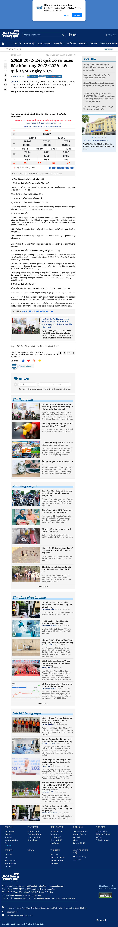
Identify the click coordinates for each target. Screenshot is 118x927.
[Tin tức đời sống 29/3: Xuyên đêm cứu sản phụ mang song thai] (26, 517)
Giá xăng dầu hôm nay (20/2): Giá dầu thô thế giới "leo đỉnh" (57, 424)
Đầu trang (100, 920)
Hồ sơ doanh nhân (56, 840)
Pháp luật (29, 43)
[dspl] (2, 44)
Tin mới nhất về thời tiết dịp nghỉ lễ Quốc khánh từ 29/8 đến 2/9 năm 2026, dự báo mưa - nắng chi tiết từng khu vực (57, 786)
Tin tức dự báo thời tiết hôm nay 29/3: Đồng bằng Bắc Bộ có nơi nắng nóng (57, 493)
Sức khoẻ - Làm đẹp (80, 831)
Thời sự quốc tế (101, 831)
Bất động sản (54, 843)
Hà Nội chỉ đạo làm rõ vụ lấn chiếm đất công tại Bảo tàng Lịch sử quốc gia (57, 604)
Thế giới (71, 43)
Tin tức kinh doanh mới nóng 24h (37, 311)
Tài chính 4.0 (54, 834)
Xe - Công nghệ (55, 837)
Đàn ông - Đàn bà (79, 843)
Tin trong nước (10, 831)
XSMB (19, 346)
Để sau (66, 15)
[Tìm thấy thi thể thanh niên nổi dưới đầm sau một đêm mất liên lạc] (26, 574)
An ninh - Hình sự (33, 831)
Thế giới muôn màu (102, 840)
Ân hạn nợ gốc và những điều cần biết (57, 462)
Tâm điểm (8, 834)
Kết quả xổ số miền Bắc (34, 346)
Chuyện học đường (79, 857)
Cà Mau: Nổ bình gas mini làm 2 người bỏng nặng (56, 530)
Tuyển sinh (77, 860)
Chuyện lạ (76, 840)
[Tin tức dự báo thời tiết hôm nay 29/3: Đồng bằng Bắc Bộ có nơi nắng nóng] (26, 498)
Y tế (6, 843)
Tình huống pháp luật (35, 834)
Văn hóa (83, 43)
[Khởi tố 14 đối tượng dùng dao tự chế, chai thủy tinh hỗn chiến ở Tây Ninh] (26, 555)
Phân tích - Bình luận (103, 834)
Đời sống (59, 43)
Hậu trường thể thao (57, 857)
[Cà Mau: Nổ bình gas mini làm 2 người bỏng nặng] (26, 536)
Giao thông (8, 837)
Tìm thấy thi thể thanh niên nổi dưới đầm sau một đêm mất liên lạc (56, 569)
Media (93, 43)
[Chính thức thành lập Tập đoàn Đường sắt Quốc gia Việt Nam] (99, 125)
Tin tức (17, 43)
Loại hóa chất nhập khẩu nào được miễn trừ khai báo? (55, 622)
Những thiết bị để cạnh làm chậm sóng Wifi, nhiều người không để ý (57, 641)
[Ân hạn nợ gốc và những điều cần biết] (26, 468)
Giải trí (7, 857)
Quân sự (99, 837)
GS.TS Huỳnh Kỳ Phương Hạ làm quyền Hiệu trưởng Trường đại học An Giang (57, 761)
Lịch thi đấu (54, 854)
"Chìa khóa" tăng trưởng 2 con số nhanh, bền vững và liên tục (57, 443)
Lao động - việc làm (11, 840)
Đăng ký (77, 15)
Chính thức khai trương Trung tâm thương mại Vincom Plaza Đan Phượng (56, 663)
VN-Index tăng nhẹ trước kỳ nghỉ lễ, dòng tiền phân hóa (57, 685)
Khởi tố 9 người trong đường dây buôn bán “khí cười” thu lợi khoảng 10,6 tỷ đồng (57, 720)
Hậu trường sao (10, 860)
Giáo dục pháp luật (80, 851)
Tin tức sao (8, 854)
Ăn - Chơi (76, 837)
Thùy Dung (18, 76)
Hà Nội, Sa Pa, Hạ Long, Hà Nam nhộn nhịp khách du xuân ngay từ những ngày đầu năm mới (57, 323)
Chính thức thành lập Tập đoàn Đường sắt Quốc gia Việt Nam (97, 145)
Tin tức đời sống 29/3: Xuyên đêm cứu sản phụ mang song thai (57, 511)
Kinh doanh (44, 43)
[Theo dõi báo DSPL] (44, 76)
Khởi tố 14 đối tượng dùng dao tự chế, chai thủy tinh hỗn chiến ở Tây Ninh (57, 550)
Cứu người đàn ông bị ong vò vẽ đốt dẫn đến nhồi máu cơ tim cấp (57, 740)
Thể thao (7, 866)
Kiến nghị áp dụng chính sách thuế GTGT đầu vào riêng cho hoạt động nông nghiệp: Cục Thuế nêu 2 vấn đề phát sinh (99, 97)
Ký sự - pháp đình (34, 837)
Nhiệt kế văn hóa (10, 863)
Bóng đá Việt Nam (56, 860)
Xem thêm (42, 586)
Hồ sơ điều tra (32, 840)
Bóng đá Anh (54, 863)
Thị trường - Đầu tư (57, 831)
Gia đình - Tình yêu (79, 834)
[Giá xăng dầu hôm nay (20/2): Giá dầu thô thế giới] (26, 430)
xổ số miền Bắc (51, 346)
